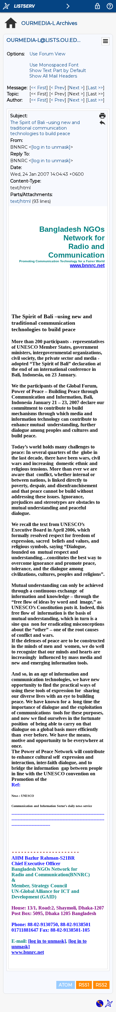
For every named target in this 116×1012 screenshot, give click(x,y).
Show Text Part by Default (57, 70)
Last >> (95, 87)
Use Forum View (47, 54)
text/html (20, 201)
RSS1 (84, 985)
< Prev (58, 87)
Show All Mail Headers (53, 76)
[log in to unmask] (51, 147)
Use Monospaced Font (54, 65)
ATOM (65, 985)
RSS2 (101, 985)
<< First (38, 87)
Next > (76, 87)
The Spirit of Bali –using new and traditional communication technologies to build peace (45, 128)
